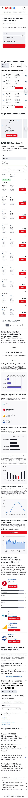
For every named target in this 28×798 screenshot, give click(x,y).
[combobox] (15, 158)
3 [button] (13, 325)
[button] (2, 8)
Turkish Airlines (12, 579)
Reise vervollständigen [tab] (8, 698)
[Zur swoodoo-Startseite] (10, 8)
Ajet (9, 611)
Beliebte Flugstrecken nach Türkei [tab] (11, 709)
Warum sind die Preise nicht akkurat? (12, 789)
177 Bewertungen (12, 639)
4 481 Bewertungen (13, 584)
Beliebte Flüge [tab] (5, 705)
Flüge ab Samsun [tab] (6, 695)
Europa (12, 795)
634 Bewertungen (12, 627)
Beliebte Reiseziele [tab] (18, 702)
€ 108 (5, 18)
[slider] (26, 166)
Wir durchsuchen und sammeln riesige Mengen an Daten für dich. (13, 786)
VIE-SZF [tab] (14, 347)
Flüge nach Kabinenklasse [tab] (9, 691)
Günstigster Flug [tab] (5, 65)
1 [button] (7, 325)
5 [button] (20, 325)
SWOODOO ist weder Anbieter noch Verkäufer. (12, 783)
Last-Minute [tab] (19, 65)
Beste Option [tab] (12, 65)
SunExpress (11, 634)
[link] (11, 135)
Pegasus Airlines (12, 623)
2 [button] (10, 325)
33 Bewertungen (12, 616)
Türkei (17, 795)
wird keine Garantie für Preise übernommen (14, 778)
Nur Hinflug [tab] (25, 65)
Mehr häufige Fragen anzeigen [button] (14, 676)
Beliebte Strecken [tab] (6, 702)
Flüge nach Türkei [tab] (18, 695)
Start (9, 795)
